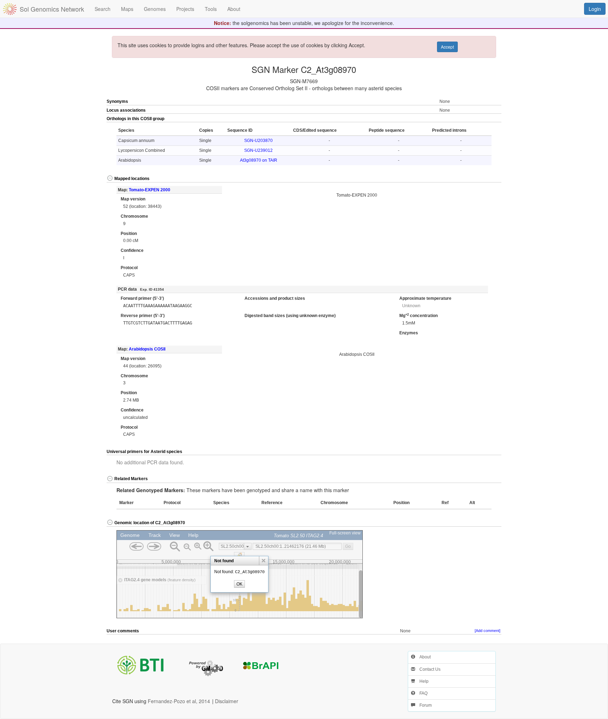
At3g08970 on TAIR (258, 160)
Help (422, 681)
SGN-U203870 (258, 140)
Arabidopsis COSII (147, 349)
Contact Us (428, 669)
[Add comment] (487, 630)
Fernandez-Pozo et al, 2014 (179, 701)
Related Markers (131, 478)
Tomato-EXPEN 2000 (149, 189)
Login (595, 8)
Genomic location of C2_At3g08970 (149, 522)
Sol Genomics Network (52, 8)
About (423, 657)
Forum (423, 705)
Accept (447, 47)
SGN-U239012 (258, 150)
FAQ (421, 693)
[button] (481, 119)
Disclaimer (226, 701)
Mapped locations (132, 178)
